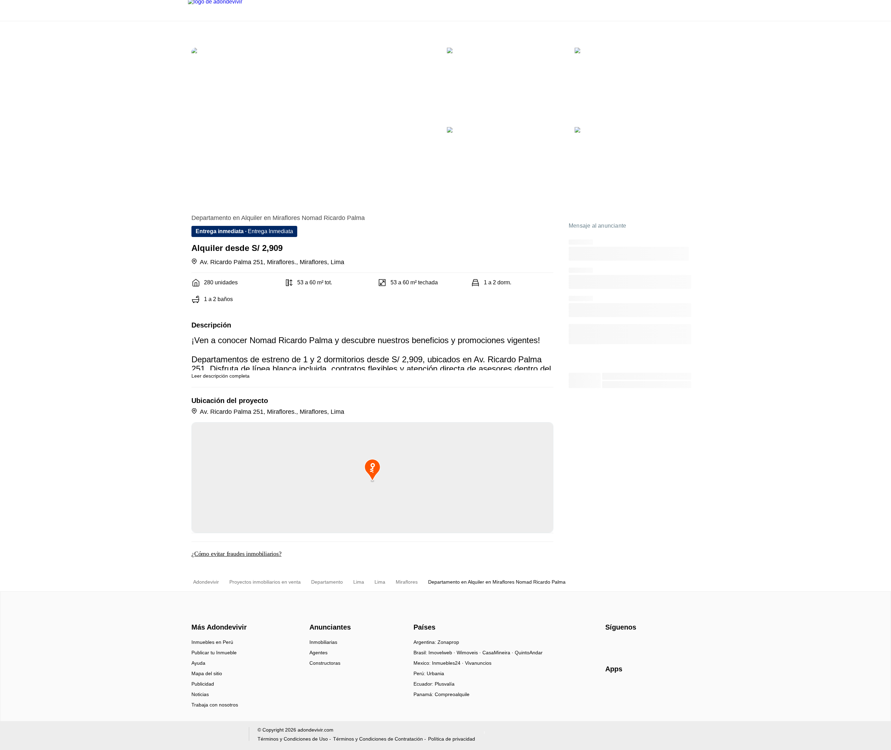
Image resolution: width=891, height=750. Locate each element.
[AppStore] (627, 689)
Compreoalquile (452, 694)
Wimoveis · (469, 652)
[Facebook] (611, 644)
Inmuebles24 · (448, 663)
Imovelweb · (442, 652)
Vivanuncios (478, 663)
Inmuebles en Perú (212, 642)
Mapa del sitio (206, 673)
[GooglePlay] (675, 689)
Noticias (200, 694)
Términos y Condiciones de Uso (293, 739)
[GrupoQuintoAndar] (214, 735)
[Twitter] (645, 644)
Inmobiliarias (323, 642)
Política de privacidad (451, 739)
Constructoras (324, 663)
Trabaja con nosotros (214, 705)
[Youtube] (634, 644)
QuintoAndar (529, 652)
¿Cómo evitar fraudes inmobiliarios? (236, 553)
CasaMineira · (498, 652)
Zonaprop (448, 642)
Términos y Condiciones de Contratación (378, 739)
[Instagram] (622, 644)
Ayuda (198, 663)
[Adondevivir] (217, 615)
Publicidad (202, 684)
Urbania (435, 673)
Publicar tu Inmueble (214, 652)
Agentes (318, 652)
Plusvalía (445, 684)
